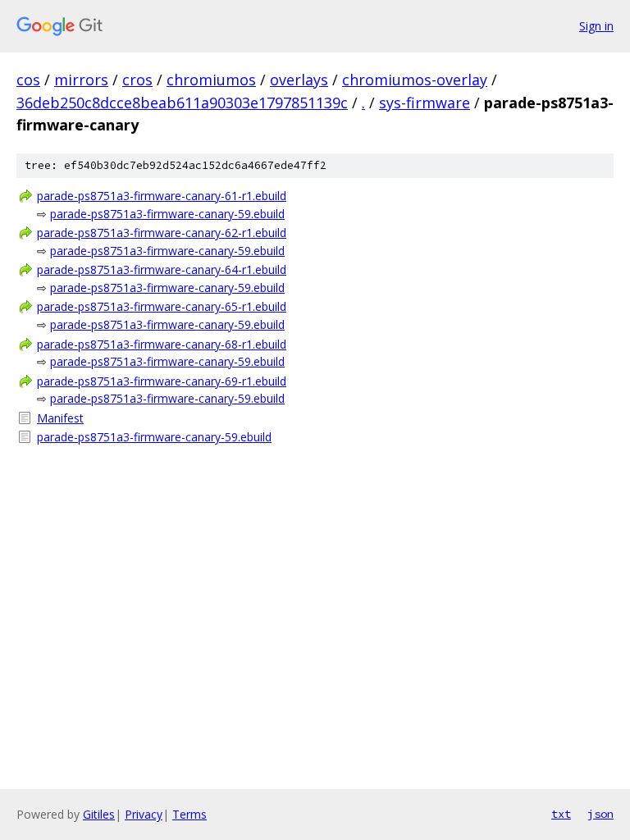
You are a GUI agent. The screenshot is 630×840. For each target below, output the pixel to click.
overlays (299, 79)
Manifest (60, 418)
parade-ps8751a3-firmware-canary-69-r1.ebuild (161, 381)
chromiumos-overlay (414, 79)
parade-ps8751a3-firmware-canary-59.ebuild (167, 213)
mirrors (81, 79)
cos (28, 79)
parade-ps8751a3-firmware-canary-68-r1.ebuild (161, 344)
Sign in (596, 26)
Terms (189, 814)
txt (561, 813)
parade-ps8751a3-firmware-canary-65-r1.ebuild (161, 306)
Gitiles (99, 814)
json (600, 813)
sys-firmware (424, 102)
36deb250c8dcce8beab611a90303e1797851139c (182, 102)
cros (137, 79)
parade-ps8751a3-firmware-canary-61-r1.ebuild (161, 195)
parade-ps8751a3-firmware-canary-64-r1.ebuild (161, 269)
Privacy (143, 814)
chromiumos (211, 79)
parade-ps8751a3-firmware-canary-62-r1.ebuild (161, 232)
